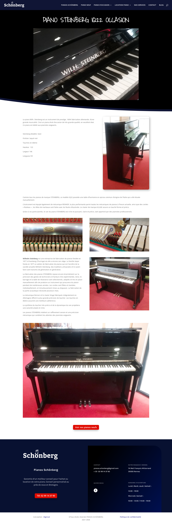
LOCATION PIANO (122, 5)
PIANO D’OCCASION (101, 5)
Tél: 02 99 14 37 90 (46, 495)
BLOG (161, 5)
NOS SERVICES (139, 5)
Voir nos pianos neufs (86, 427)
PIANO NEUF (86, 5)
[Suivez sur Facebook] (95, 490)
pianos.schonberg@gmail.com (106, 468)
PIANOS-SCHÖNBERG (69, 5)
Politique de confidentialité (130, 517)
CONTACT (152, 5)
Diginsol (47, 517)
